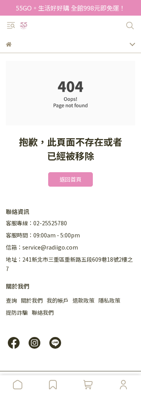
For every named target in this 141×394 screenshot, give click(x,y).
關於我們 (32, 300)
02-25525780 (50, 223)
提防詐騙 (17, 312)
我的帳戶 (58, 300)
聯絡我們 (43, 312)
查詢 (11, 300)
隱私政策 (109, 300)
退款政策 (83, 300)
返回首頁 (70, 179)
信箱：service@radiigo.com (42, 247)
